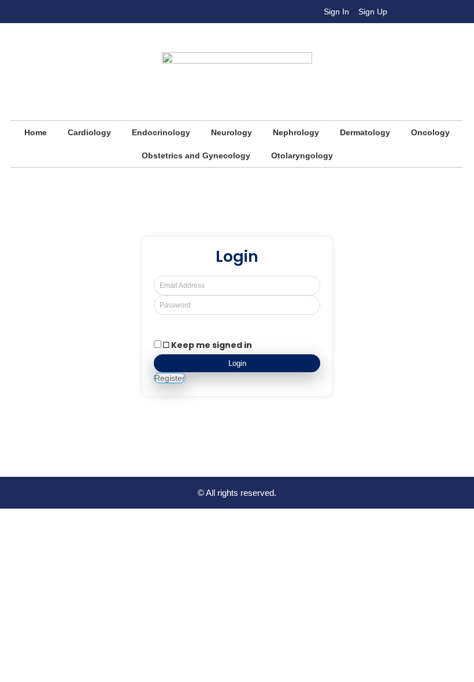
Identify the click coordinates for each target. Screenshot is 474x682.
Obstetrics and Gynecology (196, 155)
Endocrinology (161, 132)
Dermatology (365, 132)
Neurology (231, 132)
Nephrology (296, 132)
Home (35, 132)
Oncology (430, 132)
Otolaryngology (302, 155)
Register (169, 378)
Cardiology (89, 132)
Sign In (336, 11)
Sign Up (372, 11)
